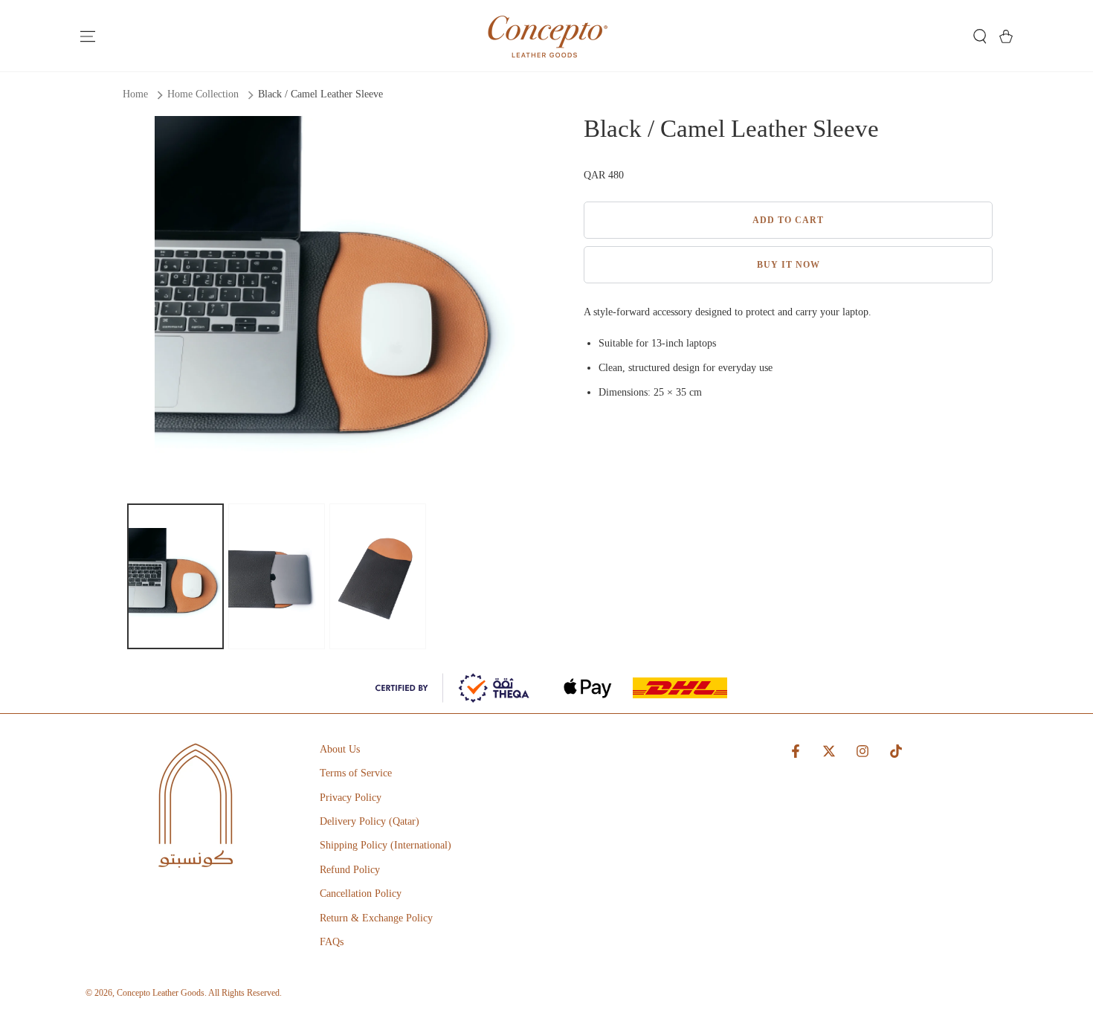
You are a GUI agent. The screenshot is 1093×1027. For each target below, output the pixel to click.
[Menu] (87, 36)
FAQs (332, 941)
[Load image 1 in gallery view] (175, 576)
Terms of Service (356, 773)
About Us (340, 749)
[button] (980, 36)
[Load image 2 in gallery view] (276, 576)
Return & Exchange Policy (376, 918)
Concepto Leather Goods (160, 993)
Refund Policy (350, 869)
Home (135, 94)
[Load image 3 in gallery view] (377, 576)
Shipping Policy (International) (385, 845)
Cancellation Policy (361, 893)
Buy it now (788, 265)
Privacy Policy (350, 797)
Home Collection (203, 94)
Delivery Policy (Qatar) (369, 821)
